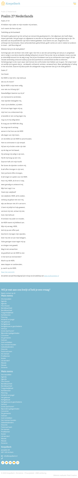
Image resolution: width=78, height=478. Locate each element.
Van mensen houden (8, 345)
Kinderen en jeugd (7, 319)
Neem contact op (7, 293)
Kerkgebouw (5, 324)
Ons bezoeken (6, 299)
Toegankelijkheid (7, 313)
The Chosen (5, 306)
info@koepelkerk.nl (10, 456)
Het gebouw (5, 322)
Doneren (4, 367)
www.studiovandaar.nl (51, 276)
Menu (74, 2)
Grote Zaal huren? (7, 331)
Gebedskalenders (7, 347)
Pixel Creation (72, 475)
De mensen (5, 354)
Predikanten (5, 356)
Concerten (5, 335)
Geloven (4, 340)
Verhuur (4, 329)
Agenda (4, 301)
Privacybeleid (29, 473)
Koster (3, 358)
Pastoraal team (6, 351)
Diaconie (4, 349)
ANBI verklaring (40, 473)
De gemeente (6, 338)
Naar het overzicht (7, 272)
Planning (4, 317)
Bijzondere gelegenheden (10, 333)
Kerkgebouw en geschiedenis (11, 326)
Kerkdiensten (6, 315)
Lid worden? (5, 361)
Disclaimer (19, 473)
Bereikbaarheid (6, 308)
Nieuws (3, 363)
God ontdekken (6, 342)
